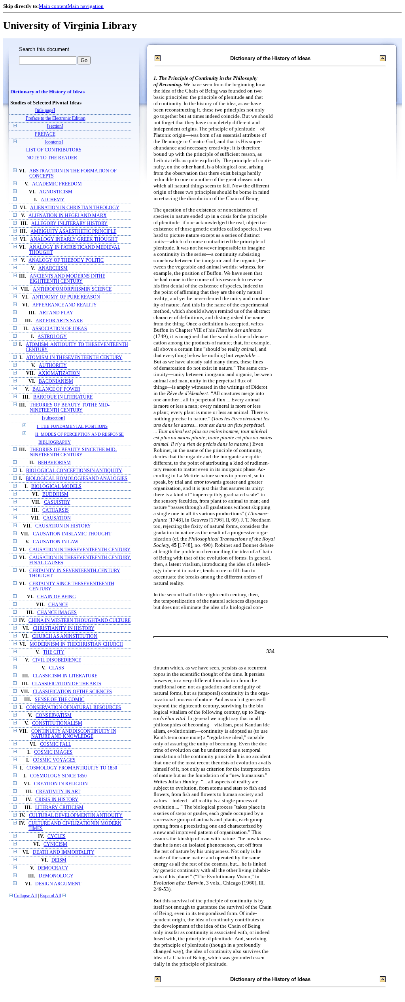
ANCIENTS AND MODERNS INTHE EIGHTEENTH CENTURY (67, 279)
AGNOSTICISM (55, 192)
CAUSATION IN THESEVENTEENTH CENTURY (80, 549)
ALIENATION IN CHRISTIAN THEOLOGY (74, 207)
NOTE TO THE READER (51, 158)
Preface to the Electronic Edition (55, 118)
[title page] (45, 110)
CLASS (56, 668)
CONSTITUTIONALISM (57, 723)
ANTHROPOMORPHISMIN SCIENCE (72, 289)
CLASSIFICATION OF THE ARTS (66, 683)
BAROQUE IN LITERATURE (63, 397)
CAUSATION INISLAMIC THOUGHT (72, 534)
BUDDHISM (55, 494)
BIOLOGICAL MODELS (56, 486)
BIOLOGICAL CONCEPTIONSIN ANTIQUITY (74, 470)
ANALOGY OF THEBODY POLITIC (66, 260)
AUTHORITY (53, 365)
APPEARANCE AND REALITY (64, 305)
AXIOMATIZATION (59, 373)
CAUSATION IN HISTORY (63, 526)
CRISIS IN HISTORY (56, 799)
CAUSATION (57, 518)
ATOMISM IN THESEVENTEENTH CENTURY (74, 357)
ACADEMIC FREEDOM (57, 184)
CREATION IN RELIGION (61, 783)
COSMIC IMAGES (53, 752)
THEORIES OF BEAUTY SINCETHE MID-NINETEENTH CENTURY (73, 452)
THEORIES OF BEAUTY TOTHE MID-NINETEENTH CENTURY (70, 408)
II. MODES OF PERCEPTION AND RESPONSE (79, 434)
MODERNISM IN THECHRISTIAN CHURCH (76, 644)
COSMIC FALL (55, 744)
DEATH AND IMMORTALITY (64, 852)
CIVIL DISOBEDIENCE (56, 660)
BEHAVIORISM (54, 462)
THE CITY (53, 652)
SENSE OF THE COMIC (59, 699)
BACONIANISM (56, 381)
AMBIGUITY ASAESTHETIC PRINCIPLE (73, 231)
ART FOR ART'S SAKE (59, 320)
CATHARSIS (55, 510)
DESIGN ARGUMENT (58, 884)
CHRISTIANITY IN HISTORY (64, 628)
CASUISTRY (57, 502)
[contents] (54, 142)
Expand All (50, 895)
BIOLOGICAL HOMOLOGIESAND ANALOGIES (76, 478)
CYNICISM (55, 844)
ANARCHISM (53, 268)
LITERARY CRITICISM (59, 807)
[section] (55, 126)
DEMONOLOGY (56, 876)
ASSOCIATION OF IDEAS (59, 328)
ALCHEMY (52, 199)
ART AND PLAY (56, 313)
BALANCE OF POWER (56, 389)
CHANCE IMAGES (57, 612)
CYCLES (56, 836)
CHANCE (58, 604)
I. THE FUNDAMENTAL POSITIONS (72, 426)
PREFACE (45, 134)
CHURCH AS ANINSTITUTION (64, 636)
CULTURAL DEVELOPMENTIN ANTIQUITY (76, 815)
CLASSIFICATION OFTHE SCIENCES (72, 691)
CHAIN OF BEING (56, 596)
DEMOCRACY (53, 868)
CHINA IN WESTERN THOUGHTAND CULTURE (79, 620)
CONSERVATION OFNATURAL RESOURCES (73, 707)
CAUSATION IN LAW (55, 541)
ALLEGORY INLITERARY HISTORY (69, 223)
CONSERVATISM (54, 715)
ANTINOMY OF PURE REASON (66, 297)
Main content (53, 6)
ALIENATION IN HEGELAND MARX (67, 215)
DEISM (58, 860)
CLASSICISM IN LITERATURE (65, 676)
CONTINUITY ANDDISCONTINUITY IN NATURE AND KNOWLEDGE (73, 734)
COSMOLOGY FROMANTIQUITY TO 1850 (71, 768)
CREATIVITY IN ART (58, 791)
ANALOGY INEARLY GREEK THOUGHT (73, 239)
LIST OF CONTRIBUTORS (53, 150)
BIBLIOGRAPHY (54, 442)
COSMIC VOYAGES (54, 760)
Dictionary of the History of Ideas (47, 92)
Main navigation (86, 6)
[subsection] (53, 418)
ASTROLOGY (52, 336)
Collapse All (25, 895)
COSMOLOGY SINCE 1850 (58, 776)
